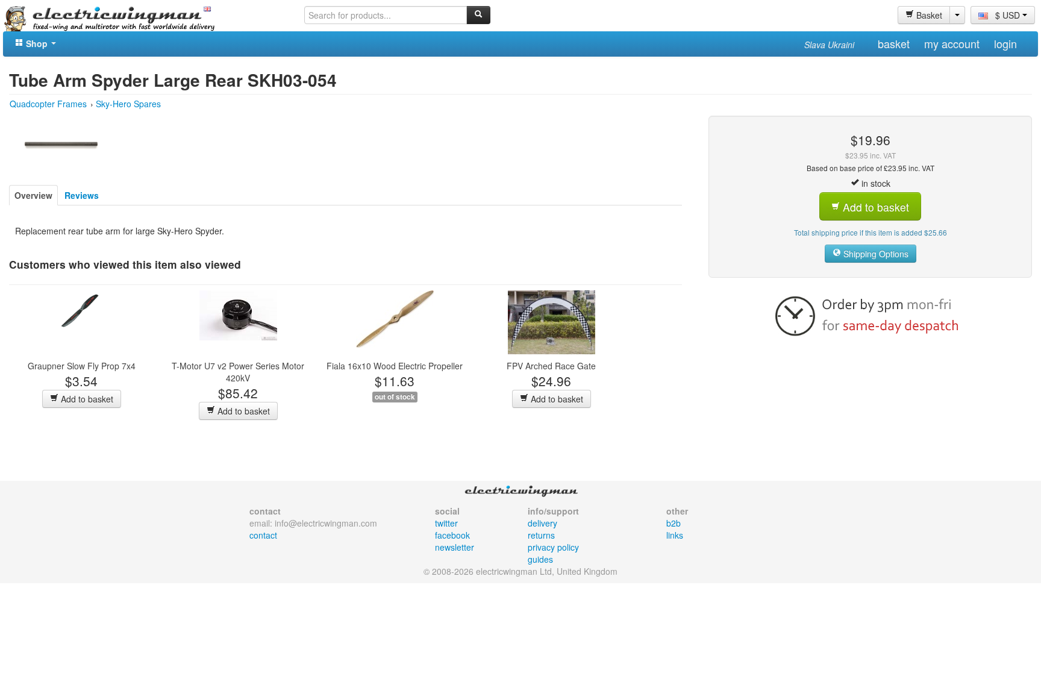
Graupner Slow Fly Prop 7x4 (82, 366)
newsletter (454, 547)
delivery (542, 523)
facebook (452, 535)
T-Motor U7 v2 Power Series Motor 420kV (238, 372)
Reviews (81, 195)
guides (540, 559)
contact (263, 535)
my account (952, 43)
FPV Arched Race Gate (551, 366)
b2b (673, 523)
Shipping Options (874, 254)
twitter (446, 523)
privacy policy (553, 547)
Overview (33, 195)
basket (894, 43)
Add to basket (85, 399)
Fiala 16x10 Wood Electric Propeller (395, 366)
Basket (928, 15)
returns (541, 535)
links (674, 535)
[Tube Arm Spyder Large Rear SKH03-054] (61, 144)
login (1005, 43)
